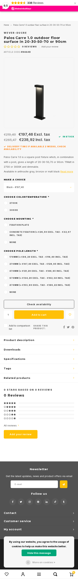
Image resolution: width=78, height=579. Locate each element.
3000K (13, 210)
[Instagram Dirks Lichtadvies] (29, 502)
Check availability (39, 304)
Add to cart (39, 314)
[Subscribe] (63, 484)
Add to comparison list (19, 327)
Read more (66, 171)
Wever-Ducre (15, 33)
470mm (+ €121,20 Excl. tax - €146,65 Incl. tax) (39, 271)
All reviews (10, 425)
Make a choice (15, 179)
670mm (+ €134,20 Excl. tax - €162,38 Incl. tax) (39, 278)
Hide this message (39, 552)
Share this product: (40, 327)
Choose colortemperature (26, 197)
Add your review (49, 46)
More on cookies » (43, 562)
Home (6, 25)
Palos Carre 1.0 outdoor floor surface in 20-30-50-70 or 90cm (42, 25)
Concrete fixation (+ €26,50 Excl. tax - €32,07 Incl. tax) (40, 233)
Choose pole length (21, 251)
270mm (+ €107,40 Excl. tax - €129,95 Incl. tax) (39, 264)
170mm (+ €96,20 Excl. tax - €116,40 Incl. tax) (38, 257)
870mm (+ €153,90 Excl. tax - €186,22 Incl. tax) (39, 285)
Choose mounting (18, 218)
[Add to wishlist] (70, 314)
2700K (13, 203)
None (12, 242)
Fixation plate (19, 225)
